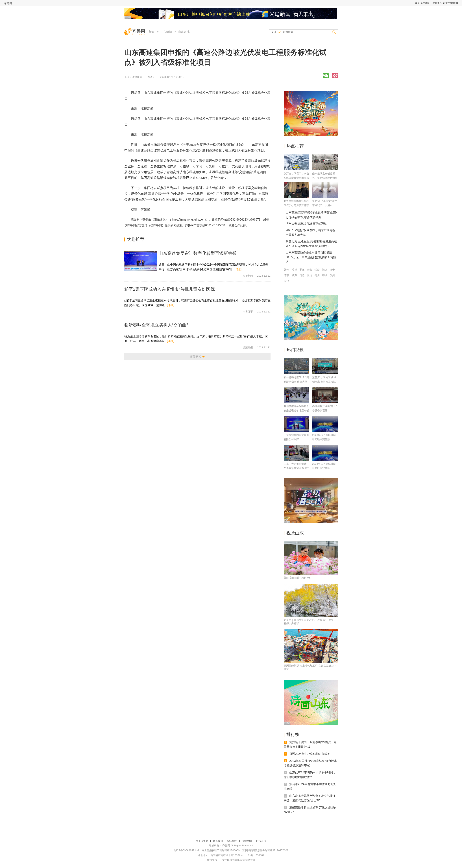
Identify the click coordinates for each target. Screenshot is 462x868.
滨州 (332, 275)
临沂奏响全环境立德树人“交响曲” (156, 325)
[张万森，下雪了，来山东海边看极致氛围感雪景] (296, 169)
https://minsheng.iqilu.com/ (189, 219)
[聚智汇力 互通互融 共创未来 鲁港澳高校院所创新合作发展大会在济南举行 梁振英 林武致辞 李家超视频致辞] (325, 366)
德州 (317, 275)
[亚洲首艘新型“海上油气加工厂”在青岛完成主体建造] (311, 646)
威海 (294, 275)
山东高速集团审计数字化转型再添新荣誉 (198, 253)
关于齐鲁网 (202, 841)
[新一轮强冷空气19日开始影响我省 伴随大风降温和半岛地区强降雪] (296, 366)
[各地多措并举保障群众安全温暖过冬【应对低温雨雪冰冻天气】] (296, 395)
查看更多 (195, 356)
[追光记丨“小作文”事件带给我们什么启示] (325, 196)
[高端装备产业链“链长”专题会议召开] (325, 395)
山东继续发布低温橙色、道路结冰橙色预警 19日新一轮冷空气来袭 (325, 178)
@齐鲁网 (156, 225)
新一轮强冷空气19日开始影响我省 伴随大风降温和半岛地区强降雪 (296, 381)
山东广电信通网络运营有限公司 (237, 860)
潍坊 (324, 269)
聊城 (324, 275)
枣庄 (301, 269)
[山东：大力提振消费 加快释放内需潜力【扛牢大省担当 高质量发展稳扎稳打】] (296, 453)
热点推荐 (295, 146)
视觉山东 (295, 532)
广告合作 (261, 841)
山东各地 (183, 31)
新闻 (151, 31)
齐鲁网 (8, 3)
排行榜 (292, 734)
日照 (301, 275)
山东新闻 (166, 31)
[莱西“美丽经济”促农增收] (311, 558)
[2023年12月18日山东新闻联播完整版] (325, 424)
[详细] (238, 269)
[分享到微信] (326, 75)
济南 (286, 269)
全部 (273, 32)
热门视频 (295, 349)
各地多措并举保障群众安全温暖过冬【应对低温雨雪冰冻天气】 (296, 410)
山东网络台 (436, 3)
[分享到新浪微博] (335, 75)
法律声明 (247, 841)
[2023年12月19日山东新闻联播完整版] (325, 453)
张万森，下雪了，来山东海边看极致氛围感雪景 (296, 178)
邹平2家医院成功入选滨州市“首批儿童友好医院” (170, 289)
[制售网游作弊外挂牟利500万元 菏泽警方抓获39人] (296, 196)
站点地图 (232, 841)
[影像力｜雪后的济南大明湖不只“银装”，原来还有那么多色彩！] (311, 600)
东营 (309, 269)
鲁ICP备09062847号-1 (186, 850)
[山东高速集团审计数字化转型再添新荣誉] (140, 261)
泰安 (286, 275)
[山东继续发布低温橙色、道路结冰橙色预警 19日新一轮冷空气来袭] (325, 169)
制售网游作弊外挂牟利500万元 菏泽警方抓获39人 (296, 205)
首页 (417, 3)
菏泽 (286, 281)
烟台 (317, 269)
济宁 (332, 269)
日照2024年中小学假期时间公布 (309, 753)
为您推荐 (135, 239)
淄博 (294, 269)
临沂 (309, 275)
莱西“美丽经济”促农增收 (297, 577)
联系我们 (218, 841)
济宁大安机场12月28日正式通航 (306, 223)
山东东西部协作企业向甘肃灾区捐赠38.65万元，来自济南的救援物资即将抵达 (311, 257)
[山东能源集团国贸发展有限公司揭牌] (296, 424)
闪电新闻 (425, 3)
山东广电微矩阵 (450, 3)
